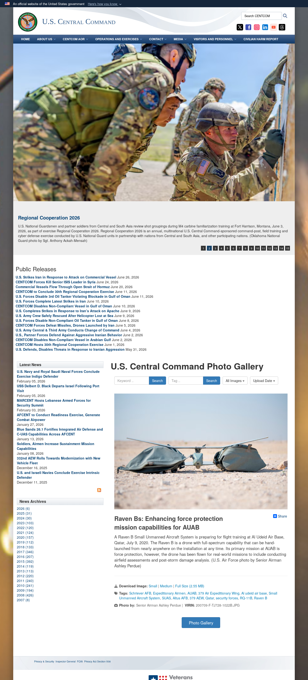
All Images (234, 380)
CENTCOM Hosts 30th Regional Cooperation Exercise (59, 344)
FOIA (80, 661)
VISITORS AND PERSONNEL (213, 39)
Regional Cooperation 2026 (49, 217)
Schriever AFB (140, 593)
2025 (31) (24, 513)
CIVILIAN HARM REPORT (261, 39)
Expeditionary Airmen (169, 593)
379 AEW (197, 598)
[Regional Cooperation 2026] (154, 122)
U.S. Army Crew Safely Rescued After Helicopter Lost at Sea (64, 315)
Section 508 (104, 661)
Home (25, 39)
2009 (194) (25, 590)
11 (263, 248)
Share (282, 516)
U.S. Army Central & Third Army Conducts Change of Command (67, 330)
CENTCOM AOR (74, 39)
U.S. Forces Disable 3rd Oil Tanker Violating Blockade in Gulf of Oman (73, 296)
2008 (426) (25, 595)
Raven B (260, 598)
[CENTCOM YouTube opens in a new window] (273, 26)
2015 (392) (25, 561)
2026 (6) (23, 508)
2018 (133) (25, 546)
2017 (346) (25, 551)
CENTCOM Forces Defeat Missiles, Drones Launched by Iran (65, 325)
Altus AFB (180, 598)
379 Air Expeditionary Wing (218, 593)
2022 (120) (25, 527)
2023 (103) (25, 522)
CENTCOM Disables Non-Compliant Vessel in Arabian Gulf (63, 339)
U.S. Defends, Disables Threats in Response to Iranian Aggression (71, 349)
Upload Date (263, 380)
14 (281, 248)
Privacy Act (90, 661)
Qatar (209, 598)
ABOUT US (44, 39)
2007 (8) (23, 599)
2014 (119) (25, 566)
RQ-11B (246, 598)
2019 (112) (25, 542)
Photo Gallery (201, 623)
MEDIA (178, 39)
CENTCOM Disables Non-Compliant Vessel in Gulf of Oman (64, 306)
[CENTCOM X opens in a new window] (240, 26)
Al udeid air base (254, 593)
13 (275, 248)
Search (157, 380)
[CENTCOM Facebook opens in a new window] (248, 26)
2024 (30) (24, 518)
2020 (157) (25, 537)
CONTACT (156, 39)
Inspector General (66, 661)
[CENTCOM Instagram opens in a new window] (257, 26)
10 (257, 248)
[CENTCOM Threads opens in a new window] (282, 26)
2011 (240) (25, 580)
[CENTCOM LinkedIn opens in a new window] (265, 26)
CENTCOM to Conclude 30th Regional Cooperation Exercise (65, 291)
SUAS (166, 598)
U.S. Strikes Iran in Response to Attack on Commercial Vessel (66, 277)
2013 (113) (25, 571)
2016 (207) (25, 556)
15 (287, 248)
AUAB (191, 593)
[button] (105, 3)
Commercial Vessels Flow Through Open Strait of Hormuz (63, 286)
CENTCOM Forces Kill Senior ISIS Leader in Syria (56, 281)
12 (269, 248)
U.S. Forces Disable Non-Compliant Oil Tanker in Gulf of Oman (67, 320)
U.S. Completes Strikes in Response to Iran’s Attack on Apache (67, 310)
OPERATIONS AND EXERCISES (117, 39)
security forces (227, 598)
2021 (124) (25, 532)
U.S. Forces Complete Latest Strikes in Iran (51, 301)
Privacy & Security (44, 661)
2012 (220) (25, 575)
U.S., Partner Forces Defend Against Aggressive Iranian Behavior (69, 334)
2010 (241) (25, 585)
